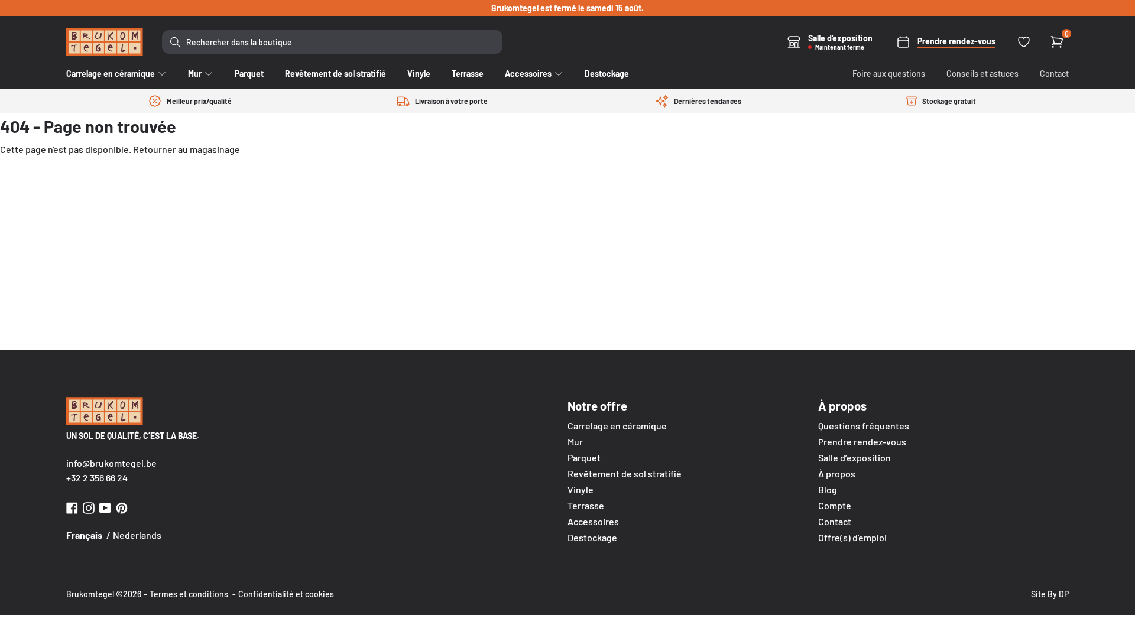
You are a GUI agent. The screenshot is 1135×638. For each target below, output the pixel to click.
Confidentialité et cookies (286, 594)
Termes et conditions (189, 594)
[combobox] (332, 42)
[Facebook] (72, 506)
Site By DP (1050, 594)
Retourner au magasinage (186, 149)
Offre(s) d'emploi (852, 537)
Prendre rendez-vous (862, 441)
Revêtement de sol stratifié (625, 473)
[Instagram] (89, 506)
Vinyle (581, 489)
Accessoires (593, 521)
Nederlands (137, 535)
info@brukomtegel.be (111, 462)
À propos (836, 473)
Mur (575, 441)
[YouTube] (105, 506)
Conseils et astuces (982, 74)
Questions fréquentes (863, 425)
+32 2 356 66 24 (97, 477)
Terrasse (586, 505)
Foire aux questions (888, 74)
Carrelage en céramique (617, 425)
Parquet (584, 457)
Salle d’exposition (854, 457)
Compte (834, 505)
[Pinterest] (122, 506)
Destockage (592, 537)
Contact (1054, 74)
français (84, 535)
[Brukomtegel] (104, 42)
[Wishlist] (1024, 42)
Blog (827, 489)
